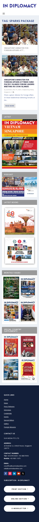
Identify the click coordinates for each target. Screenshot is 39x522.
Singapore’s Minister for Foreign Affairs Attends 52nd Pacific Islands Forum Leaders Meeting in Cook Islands (19, 83)
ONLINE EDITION (19, 499)
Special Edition (9, 420)
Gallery (6, 424)
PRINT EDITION (19, 489)
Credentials (8, 413)
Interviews (7, 410)
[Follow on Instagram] (10, 473)
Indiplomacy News (28, 90)
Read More (9, 106)
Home (6, 400)
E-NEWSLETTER (19, 508)
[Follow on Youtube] (18, 473)
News (6, 403)
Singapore (7, 92)
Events (6, 417)
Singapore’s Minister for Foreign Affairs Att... (16, 49)
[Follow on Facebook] (5, 473)
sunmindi (9, 90)
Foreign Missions (10, 427)
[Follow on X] (23, 473)
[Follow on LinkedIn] (14, 473)
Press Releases (9, 407)
